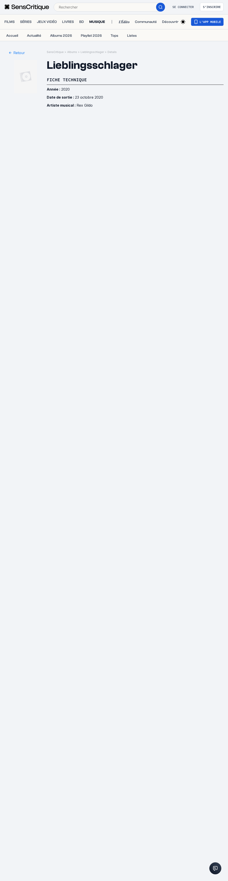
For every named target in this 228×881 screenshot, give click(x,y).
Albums (72, 52)
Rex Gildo (85, 105)
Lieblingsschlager (92, 52)
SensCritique (55, 52)
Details (112, 52)
